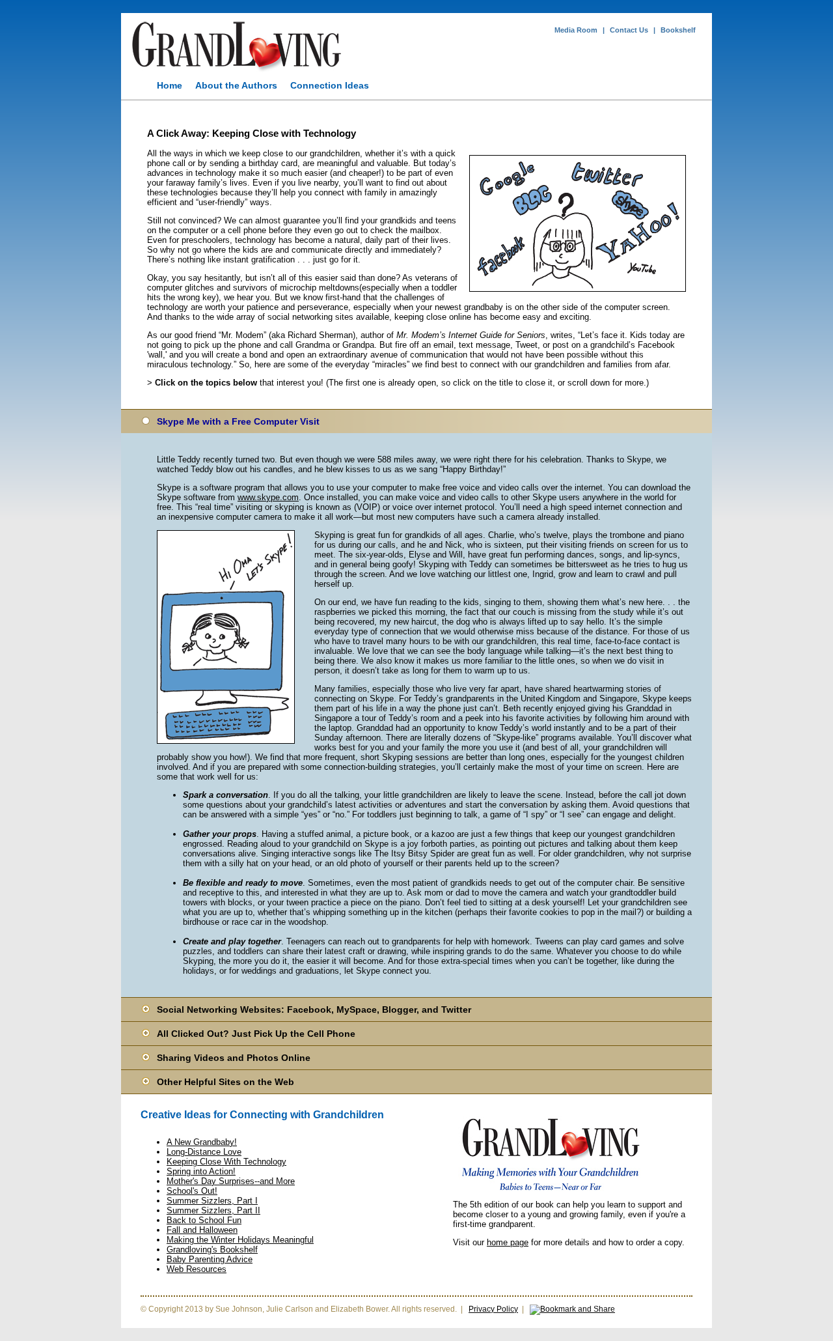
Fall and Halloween (202, 1230)
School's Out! (192, 1191)
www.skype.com (268, 497)
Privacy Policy (493, 1309)
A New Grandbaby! (202, 1142)
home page (507, 1242)
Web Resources (196, 1269)
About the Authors (236, 85)
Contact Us (629, 30)
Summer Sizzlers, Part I (212, 1201)
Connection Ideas (329, 85)
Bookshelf (678, 30)
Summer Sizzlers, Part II (213, 1210)
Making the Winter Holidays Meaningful (240, 1240)
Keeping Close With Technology (226, 1161)
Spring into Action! (201, 1171)
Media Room (575, 30)
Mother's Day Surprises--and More (231, 1181)
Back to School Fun (204, 1220)
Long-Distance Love (204, 1152)
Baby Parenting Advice (210, 1259)
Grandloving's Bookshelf (212, 1249)
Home (169, 85)
